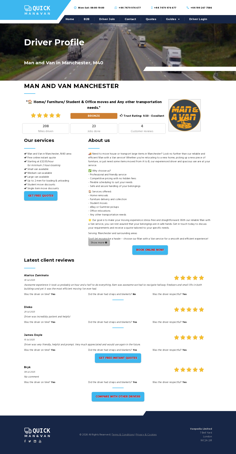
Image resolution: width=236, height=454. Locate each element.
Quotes (151, 19)
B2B (86, 19)
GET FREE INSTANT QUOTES (118, 358)
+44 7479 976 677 (130, 8)
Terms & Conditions (123, 435)
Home (70, 19)
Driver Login (198, 19)
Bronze (94, 115)
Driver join (107, 19)
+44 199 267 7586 (201, 8)
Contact (130, 19)
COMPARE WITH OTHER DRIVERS (118, 396)
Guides (171, 19)
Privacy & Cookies (146, 435)
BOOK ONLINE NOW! (150, 250)
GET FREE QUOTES (40, 195)
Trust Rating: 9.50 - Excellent (143, 116)
